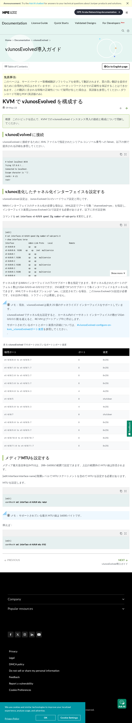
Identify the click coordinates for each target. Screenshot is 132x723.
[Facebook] (11, 635)
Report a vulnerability (21, 683)
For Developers (113, 22)
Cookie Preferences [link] (20, 690)
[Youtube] (39, 635)
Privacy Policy (12, 718)
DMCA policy (16, 664)
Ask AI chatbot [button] (36, 3)
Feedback (14, 677)
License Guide (39, 22)
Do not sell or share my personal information (34, 671)
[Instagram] (25, 635)
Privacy (13, 651)
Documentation (14, 23)
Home (8, 40)
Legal (12, 658)
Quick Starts (61, 22)
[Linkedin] (32, 635)
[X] (18, 635)
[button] (122, 704)
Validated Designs (85, 22)
